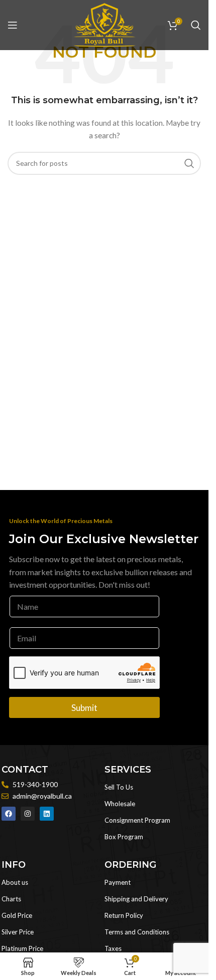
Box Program (123, 837)
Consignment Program (137, 820)
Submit (84, 707)
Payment (117, 882)
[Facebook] (9, 814)
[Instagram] (28, 814)
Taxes (113, 948)
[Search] (196, 25)
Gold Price (17, 915)
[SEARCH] (189, 163)
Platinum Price (22, 948)
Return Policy (123, 915)
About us (15, 882)
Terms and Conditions (136, 932)
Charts (11, 899)
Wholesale (119, 804)
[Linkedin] (47, 814)
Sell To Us (118, 787)
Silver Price (18, 932)
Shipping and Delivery (136, 899)
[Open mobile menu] (13, 25)
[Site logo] (104, 24)
